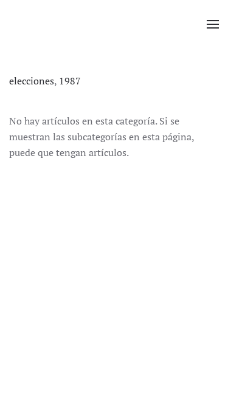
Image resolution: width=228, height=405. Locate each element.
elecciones (31, 80)
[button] (213, 24)
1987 (70, 80)
